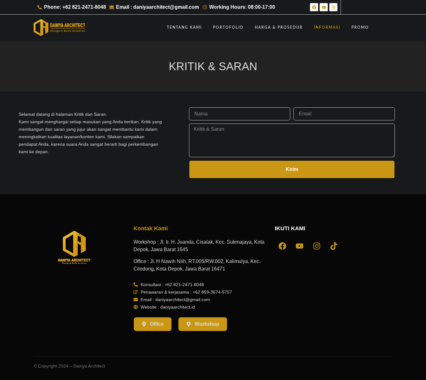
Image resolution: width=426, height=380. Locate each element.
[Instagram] (333, 7)
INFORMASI (327, 27)
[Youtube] (324, 7)
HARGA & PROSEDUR (279, 27)
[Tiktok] (334, 246)
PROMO (360, 27)
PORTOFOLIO (228, 27)
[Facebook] (314, 7)
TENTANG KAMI (184, 27)
